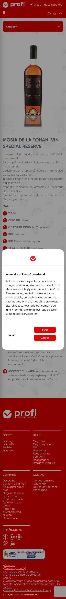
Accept (45, 337)
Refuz (45, 329)
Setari (12, 335)
